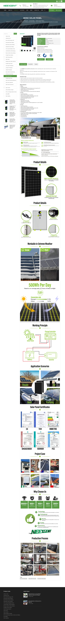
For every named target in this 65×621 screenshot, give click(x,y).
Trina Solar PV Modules (9, 65)
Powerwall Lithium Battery (10, 42)
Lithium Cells (8, 36)
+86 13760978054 (26, 6)
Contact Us (41, 59)
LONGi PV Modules (9, 69)
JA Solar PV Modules (9, 67)
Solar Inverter (8, 87)
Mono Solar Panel (40, 20)
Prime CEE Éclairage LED (10, 40)
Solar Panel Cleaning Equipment (11, 80)
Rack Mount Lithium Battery (10, 44)
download (49, 59)
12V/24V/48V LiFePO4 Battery (10, 50)
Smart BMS (6, 616)
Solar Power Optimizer (9, 82)
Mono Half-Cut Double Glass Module (10, 72)
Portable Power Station (8, 607)
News (31, 10)
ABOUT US (10, 10)
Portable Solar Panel (9, 63)
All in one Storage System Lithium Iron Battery (11, 92)
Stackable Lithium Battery (10, 46)
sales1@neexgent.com (58, 6)
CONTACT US (36, 10)
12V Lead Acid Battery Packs (10, 48)
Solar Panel (32, 20)
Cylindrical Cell (8, 38)
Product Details (23, 64)
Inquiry (36, 64)
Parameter (30, 64)
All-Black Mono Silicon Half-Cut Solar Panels (11, 61)
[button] (35, 50)
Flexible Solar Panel (9, 78)
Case (27, 10)
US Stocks (22, 10)
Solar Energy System (9, 57)
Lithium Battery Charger (9, 89)
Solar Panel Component (9, 84)
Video (42, 10)
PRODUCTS (16, 10)
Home (5, 10)
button (15, 33)
